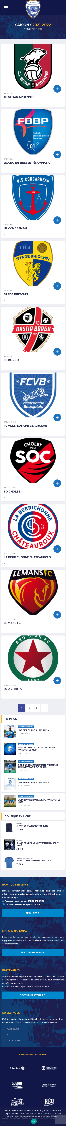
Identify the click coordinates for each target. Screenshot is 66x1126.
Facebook (13, 1029)
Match (19, 841)
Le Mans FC (12, 623)
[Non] (62, 1116)
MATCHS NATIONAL (33, 952)
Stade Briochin (16, 294)
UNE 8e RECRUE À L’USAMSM (33, 730)
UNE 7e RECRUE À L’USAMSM (33, 782)
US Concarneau (16, 228)
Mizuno (19, 824)
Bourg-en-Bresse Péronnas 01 (27, 162)
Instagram (13, 1041)
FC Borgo (11, 360)
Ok (33, 1121)
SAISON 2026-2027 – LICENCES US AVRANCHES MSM (36, 748)
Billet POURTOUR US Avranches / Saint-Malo (37, 844)
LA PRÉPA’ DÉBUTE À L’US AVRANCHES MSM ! (39, 800)
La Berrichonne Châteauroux (27, 557)
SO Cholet (12, 491)
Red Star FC (13, 689)
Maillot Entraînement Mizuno (33, 860)
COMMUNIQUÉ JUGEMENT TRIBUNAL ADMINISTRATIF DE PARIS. (38, 766)
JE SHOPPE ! (33, 913)
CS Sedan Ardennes (19, 97)
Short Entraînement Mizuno (32, 826)
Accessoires (21, 858)
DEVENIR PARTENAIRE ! (33, 995)
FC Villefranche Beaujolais (25, 425)
